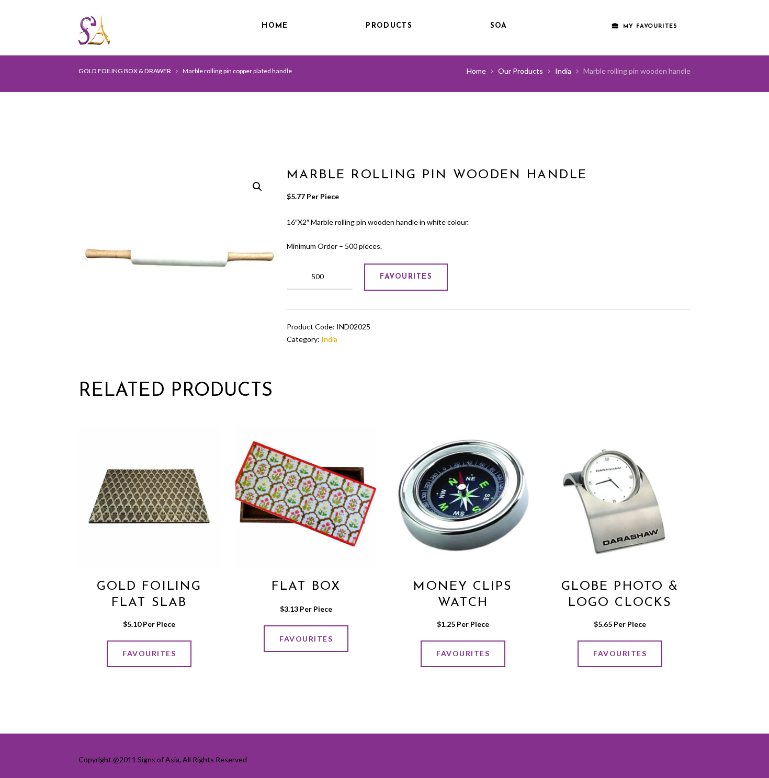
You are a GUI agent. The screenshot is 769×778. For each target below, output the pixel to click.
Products (389, 26)
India (563, 70)
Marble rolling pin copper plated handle (237, 71)
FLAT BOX (306, 586)
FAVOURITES (406, 277)
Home (275, 26)
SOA (498, 26)
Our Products (520, 70)
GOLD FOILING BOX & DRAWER (124, 71)
